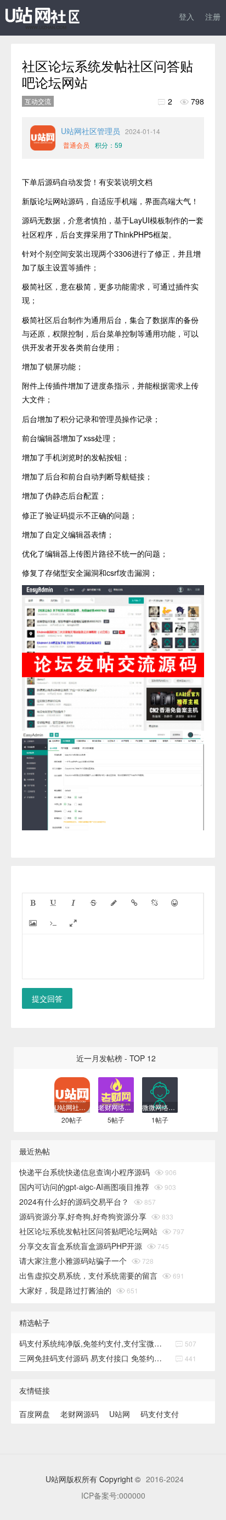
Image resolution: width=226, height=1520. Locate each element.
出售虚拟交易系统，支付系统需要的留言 (88, 1275)
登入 (186, 16)
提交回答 (47, 998)
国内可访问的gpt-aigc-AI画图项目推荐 (84, 1186)
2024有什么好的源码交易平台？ (74, 1201)
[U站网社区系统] (54, 19)
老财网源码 (79, 1413)
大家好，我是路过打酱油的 (65, 1290)
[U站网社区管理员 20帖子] (72, 1094)
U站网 (119, 1413)
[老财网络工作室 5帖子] (116, 1094)
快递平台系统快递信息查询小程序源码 (84, 1171)
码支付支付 (159, 1413)
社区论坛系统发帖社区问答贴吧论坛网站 (88, 1231)
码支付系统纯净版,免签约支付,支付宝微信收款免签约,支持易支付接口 (94, 1343)
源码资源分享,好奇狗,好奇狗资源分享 (82, 1216)
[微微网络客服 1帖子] (160, 1094)
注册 (213, 16)
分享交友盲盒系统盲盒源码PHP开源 (80, 1245)
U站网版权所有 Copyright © (94, 1478)
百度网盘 (34, 1413)
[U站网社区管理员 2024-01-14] (42, 138)
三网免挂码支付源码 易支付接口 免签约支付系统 (94, 1358)
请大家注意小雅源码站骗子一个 (73, 1260)
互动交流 (38, 101)
